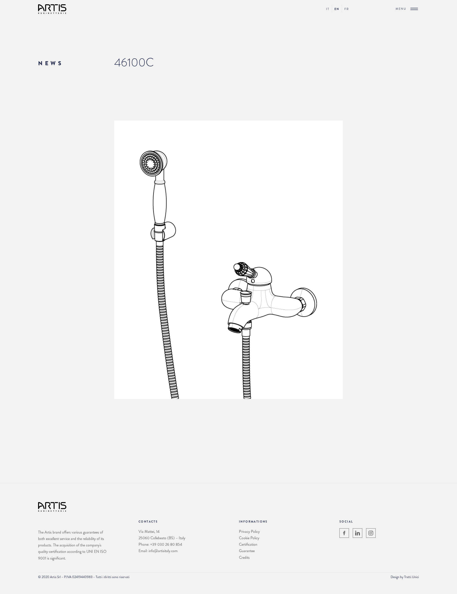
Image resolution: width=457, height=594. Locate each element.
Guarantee (247, 551)
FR (346, 9)
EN (336, 9)
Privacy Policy (249, 531)
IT (327, 9)
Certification (248, 544)
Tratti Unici (411, 576)
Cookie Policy (249, 538)
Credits (244, 557)
